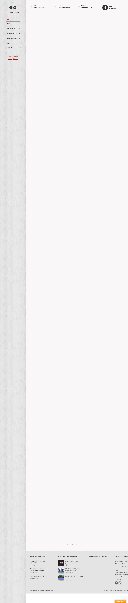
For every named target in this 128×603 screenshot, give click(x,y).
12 (86, 544)
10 (77, 544)
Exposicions (43, 263)
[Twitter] (14, 7)
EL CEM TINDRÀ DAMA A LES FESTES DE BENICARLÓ (53, 457)
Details (35, 75)
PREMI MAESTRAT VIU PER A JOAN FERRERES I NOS (53, 129)
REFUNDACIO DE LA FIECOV (43, 194)
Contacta (104, 590)
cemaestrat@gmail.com (121, 572)
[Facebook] (10, 7)
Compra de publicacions (115, 590)
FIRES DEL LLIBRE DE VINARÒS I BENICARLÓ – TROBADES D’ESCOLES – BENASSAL (65, 63)
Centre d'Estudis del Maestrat (38, 590)
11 (81, 544)
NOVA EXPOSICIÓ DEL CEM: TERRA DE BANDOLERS (52, 523)
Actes (35, 132)
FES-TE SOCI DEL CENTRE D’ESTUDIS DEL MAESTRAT (53, 391)
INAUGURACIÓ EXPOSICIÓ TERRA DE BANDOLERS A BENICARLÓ (57, 260)
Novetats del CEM (39, 66)
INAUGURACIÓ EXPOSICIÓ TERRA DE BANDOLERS (51, 326)
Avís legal (50, 590)
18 (95, 544)
